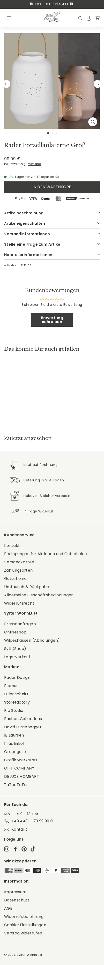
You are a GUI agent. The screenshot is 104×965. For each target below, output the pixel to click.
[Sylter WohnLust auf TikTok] (32, 849)
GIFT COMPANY (19, 768)
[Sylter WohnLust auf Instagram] (6, 849)
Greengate (15, 751)
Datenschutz (17, 900)
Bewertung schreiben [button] (52, 319)
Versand (34, 164)
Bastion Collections (23, 719)
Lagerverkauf (17, 657)
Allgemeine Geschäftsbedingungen (39, 595)
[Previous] (6, 84)
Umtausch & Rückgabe (26, 587)
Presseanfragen (20, 624)
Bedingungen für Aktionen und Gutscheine (45, 554)
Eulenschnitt (16, 694)
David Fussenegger (23, 727)
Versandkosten (19, 562)
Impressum (15, 892)
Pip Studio (13, 710)
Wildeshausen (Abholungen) (32, 640)
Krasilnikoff (15, 743)
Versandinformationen (27, 233)
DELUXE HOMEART (21, 776)
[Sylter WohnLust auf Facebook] (15, 849)
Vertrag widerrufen (23, 933)
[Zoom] (92, 121)
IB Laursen (14, 735)
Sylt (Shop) (15, 648)
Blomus (11, 686)
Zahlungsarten (18, 570)
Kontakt (12, 545)
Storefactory (17, 702)
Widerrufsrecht (19, 603)
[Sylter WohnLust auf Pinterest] (24, 849)
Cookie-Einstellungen (25, 925)
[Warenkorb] (97, 17)
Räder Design (17, 677)
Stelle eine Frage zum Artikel (32, 244)
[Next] (98, 84)
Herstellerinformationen (28, 254)
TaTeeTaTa (15, 784)
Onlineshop (15, 632)
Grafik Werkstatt (21, 760)
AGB (8, 908)
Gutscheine (15, 578)
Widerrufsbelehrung (24, 916)
